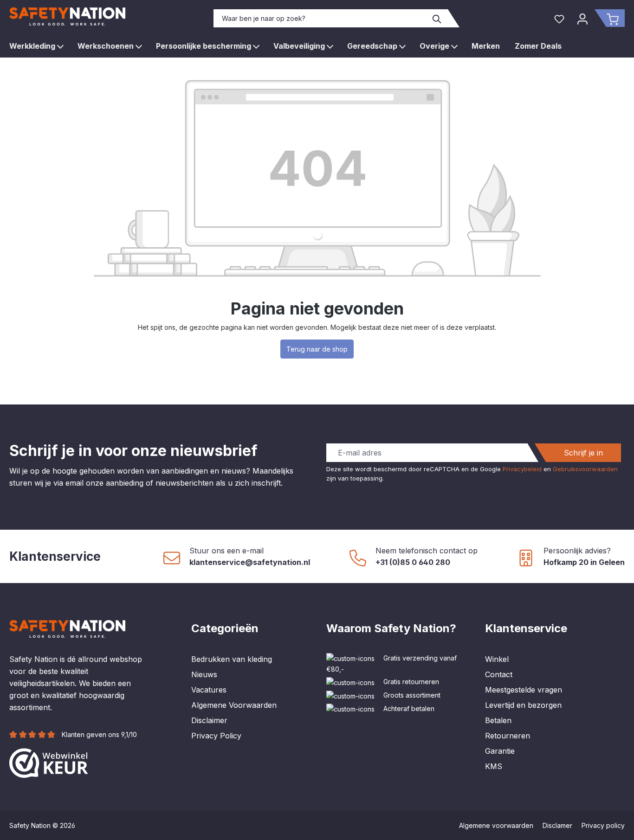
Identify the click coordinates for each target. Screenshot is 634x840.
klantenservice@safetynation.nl (249, 562)
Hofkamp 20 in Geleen (584, 562)
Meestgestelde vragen (523, 689)
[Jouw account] (582, 18)
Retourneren (507, 735)
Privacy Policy (216, 735)
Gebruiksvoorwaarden (585, 469)
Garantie (500, 751)
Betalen (498, 720)
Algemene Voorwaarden (234, 705)
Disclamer (557, 825)
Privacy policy (603, 825)
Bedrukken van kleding (231, 659)
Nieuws (204, 674)
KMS (493, 766)
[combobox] (320, 18)
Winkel (497, 659)
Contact (498, 674)
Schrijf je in (583, 452)
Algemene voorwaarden (496, 825)
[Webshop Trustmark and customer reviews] (48, 762)
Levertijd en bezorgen (523, 705)
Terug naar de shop (317, 349)
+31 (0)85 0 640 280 (412, 562)
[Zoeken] (437, 18)
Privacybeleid (522, 469)
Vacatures (208, 689)
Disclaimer (209, 720)
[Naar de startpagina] (67, 16)
